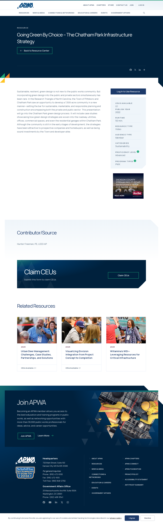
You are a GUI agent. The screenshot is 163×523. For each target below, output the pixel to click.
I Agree (132, 518)
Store (111, 5)
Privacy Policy (131, 474)
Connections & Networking (61, 13)
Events (104, 13)
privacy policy (115, 518)
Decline (147, 518)
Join (132, 5)
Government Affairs (120, 13)
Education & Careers (87, 13)
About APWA (88, 5)
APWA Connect (132, 464)
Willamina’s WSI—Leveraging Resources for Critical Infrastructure (125, 354)
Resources (24, 13)
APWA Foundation (133, 469)
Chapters (101, 5)
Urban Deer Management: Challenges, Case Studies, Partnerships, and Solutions (37, 354)
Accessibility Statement (136, 479)
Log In (141, 5)
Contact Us (121, 5)
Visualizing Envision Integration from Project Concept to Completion (79, 354)
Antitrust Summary (134, 485)
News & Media (39, 13)
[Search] (144, 12)
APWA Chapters (132, 458)
